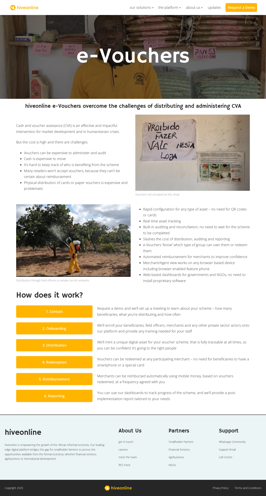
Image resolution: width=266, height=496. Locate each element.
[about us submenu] (202, 7)
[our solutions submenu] (153, 7)
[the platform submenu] (180, 7)
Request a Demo (241, 7)
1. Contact (54, 311)
